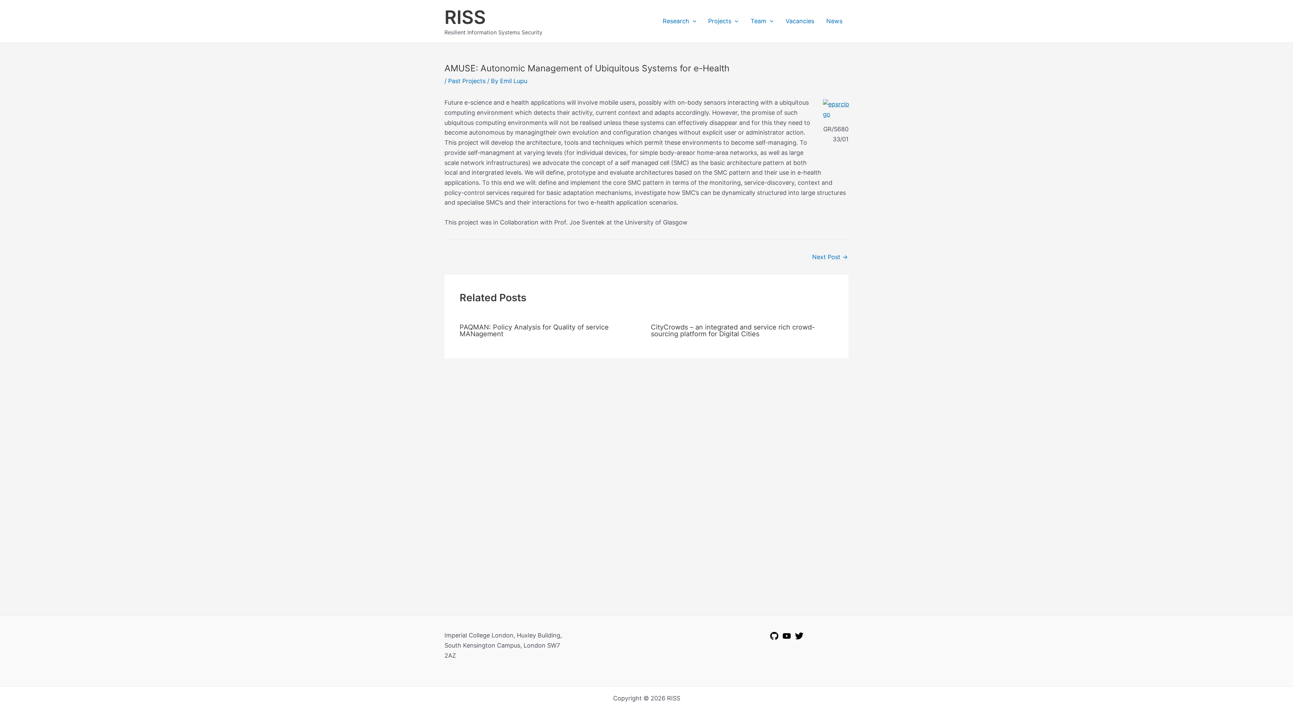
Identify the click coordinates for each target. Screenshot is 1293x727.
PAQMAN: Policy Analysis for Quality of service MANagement (534, 330)
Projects (719, 21)
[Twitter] (799, 636)
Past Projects (467, 80)
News (834, 21)
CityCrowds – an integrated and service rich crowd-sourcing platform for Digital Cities (733, 330)
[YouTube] (787, 636)
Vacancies (800, 21)
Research (676, 21)
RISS (465, 17)
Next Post (830, 257)
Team (758, 21)
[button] (692, 21)
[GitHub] (774, 636)
